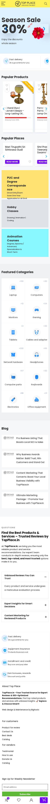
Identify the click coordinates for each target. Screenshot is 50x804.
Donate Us (7, 759)
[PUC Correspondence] (25, 184)
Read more (12, 161)
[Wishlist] (18, 800)
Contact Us (7, 731)
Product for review (11, 727)
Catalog (6, 739)
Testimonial (7, 751)
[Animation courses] (25, 243)
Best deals (7, 735)
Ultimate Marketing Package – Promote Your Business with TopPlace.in (30, 499)
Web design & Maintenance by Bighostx (20, 709)
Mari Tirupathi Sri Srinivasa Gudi (15, 148)
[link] (25, 31)
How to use (7, 755)
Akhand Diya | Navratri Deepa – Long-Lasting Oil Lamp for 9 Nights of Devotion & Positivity (16, 113)
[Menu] (3, 3)
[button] (6, 28)
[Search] (45, 3)
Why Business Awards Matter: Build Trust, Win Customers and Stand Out (30, 458)
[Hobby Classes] (25, 214)
